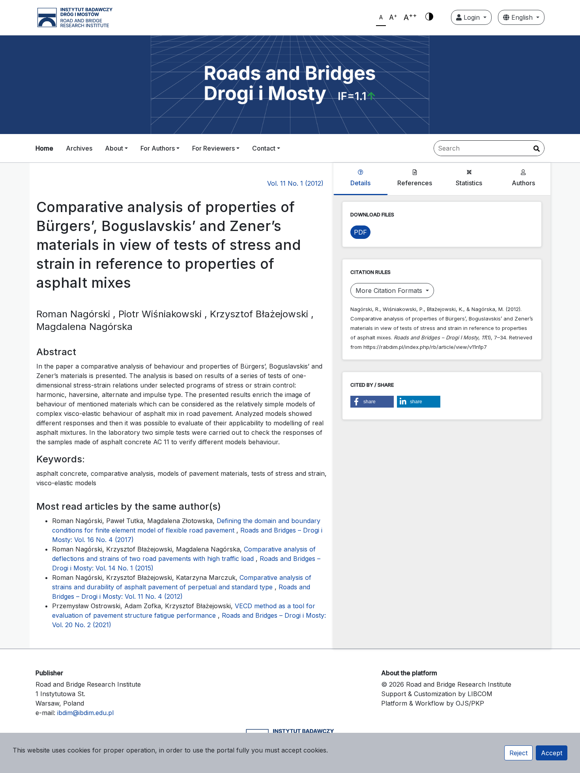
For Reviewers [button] (213, 148)
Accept (551, 753)
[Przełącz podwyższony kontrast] (429, 17)
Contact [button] (263, 148)
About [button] (114, 148)
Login (472, 17)
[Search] (536, 148)
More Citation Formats (389, 290)
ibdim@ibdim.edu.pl (85, 713)
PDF (360, 232)
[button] (372, 402)
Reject (518, 753)
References (414, 183)
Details (360, 183)
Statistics (469, 183)
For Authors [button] (157, 148)
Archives (79, 148)
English (522, 17)
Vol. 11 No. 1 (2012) (295, 183)
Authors (523, 183)
